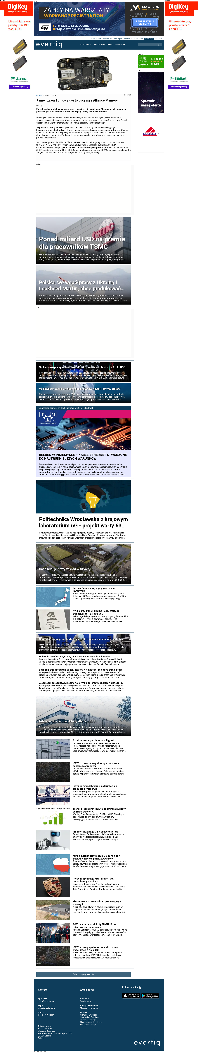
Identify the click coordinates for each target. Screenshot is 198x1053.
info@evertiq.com (46, 1015)
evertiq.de (107, 39)
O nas (109, 45)
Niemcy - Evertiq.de (88, 1015)
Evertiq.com (85, 1001)
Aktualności (85, 45)
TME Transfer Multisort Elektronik (77, 408)
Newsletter (120, 45)
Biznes (39, 95)
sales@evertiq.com (46, 1001)
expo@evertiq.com (46, 1008)
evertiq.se (159, 39)
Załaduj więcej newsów (83, 974)
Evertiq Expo (99, 45)
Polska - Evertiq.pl (88, 1019)
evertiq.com (96, 39)
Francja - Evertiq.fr (88, 1024)
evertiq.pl (149, 39)
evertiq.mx (138, 39)
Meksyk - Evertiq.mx (89, 1008)
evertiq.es (118, 39)
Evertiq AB (49, 44)
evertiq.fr (128, 39)
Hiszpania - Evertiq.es (89, 1017)
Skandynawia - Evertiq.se (91, 1022)
